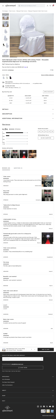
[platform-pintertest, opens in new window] (53, 406)
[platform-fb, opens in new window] (44, 406)
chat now (23, 367)
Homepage (5, 11)
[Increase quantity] (34, 349)
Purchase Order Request (8, 382)
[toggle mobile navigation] (3, 6)
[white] (3, 77)
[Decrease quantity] (28, 349)
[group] (5, 16)
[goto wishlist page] (50, 6)
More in (47, 75)
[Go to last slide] (5, 14)
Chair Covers (12, 11)
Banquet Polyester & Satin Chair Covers (37, 11)
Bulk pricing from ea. (13, 64)
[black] (10, 77)
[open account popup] (47, 6)
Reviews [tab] (6, 168)
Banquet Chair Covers (22, 11)
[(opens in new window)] (43, 411)
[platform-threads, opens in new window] (41, 406)
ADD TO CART (46, 349)
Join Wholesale (6, 379)
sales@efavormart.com (17, 364)
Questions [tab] (18, 168)
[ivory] (7, 77)
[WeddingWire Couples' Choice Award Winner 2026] (48, 411)
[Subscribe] (41, 359)
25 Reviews (11, 70)
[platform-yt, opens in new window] (50, 406)
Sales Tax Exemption (7, 385)
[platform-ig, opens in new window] (38, 406)
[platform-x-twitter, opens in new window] (47, 406)
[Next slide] (5, 56)
